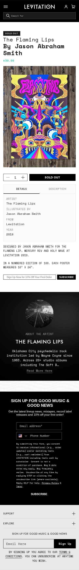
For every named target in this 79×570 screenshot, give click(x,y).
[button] (73, 6)
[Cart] (73, 6)
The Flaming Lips (28, 39)
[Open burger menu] (5, 6)
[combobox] (39, 16)
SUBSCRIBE (66, 277)
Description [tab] (57, 189)
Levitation (15, 224)
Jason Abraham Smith (23, 214)
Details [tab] (21, 189)
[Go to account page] (66, 6)
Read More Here (39, 370)
